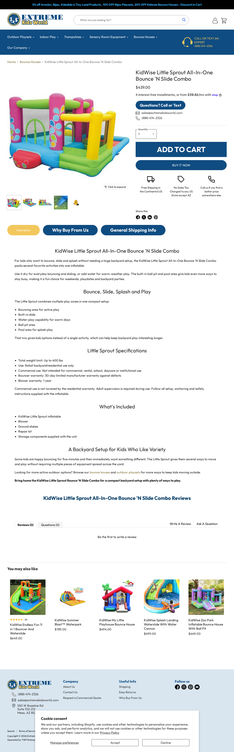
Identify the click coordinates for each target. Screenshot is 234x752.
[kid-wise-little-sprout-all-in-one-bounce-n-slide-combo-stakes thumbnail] (61, 202)
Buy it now (181, 165)
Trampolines (73, 37)
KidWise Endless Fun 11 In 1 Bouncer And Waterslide (26, 629)
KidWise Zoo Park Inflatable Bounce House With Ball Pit (205, 624)
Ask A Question (207, 524)
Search (11, 731)
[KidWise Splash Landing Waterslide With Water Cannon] (161, 597)
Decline (166, 743)
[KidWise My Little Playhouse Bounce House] (117, 597)
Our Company (17, 47)
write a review (127, 537)
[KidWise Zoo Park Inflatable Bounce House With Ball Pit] (206, 597)
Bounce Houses (144, 37)
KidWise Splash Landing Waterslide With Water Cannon (161, 624)
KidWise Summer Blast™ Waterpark (68, 622)
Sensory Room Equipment (108, 37)
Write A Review (180, 524)
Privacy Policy (109, 732)
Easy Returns (127, 692)
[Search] (184, 20)
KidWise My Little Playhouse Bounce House (117, 622)
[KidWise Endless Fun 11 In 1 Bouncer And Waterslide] (28, 597)
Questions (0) (50, 525)
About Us (69, 686)
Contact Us (70, 692)
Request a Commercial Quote (82, 698)
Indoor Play (48, 37)
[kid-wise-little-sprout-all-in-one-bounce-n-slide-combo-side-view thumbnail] (45, 202)
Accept (115, 743)
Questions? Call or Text (160, 105)
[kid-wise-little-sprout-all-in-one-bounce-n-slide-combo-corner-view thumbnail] (14, 202)
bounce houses (100, 472)
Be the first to (117, 537)
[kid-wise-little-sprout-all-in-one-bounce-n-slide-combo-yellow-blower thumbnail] (76, 202)
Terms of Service (27, 731)
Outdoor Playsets (19, 37)
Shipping (124, 686)
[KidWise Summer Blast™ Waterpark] (72, 597)
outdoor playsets (128, 472)
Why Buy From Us (130, 698)
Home (11, 62)
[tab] (23, 230)
